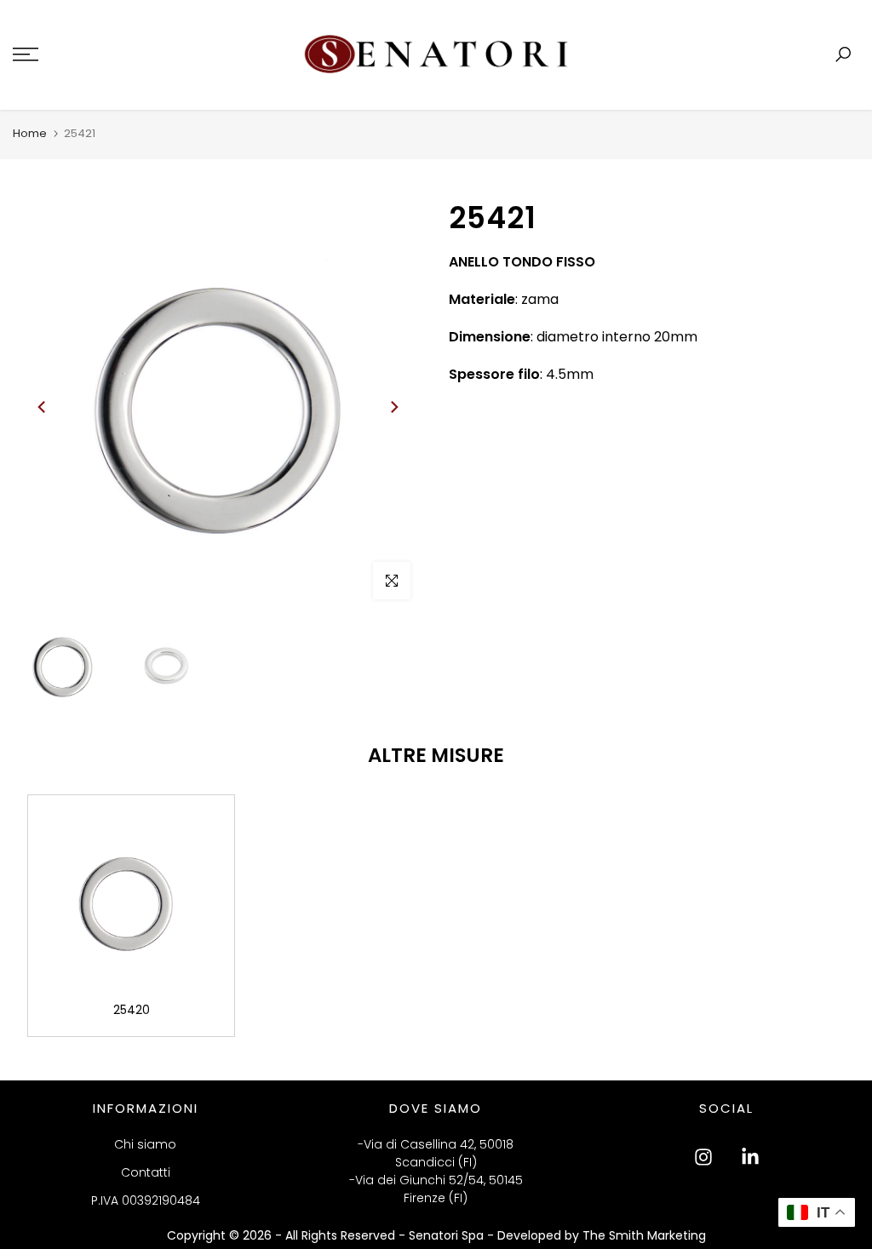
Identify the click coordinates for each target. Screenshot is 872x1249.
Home (30, 133)
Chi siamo (145, 1144)
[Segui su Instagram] (703, 1157)
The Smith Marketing (644, 1235)
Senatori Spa (448, 1235)
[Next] (393, 407)
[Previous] (43, 407)
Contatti (145, 1172)
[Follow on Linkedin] (750, 1157)
